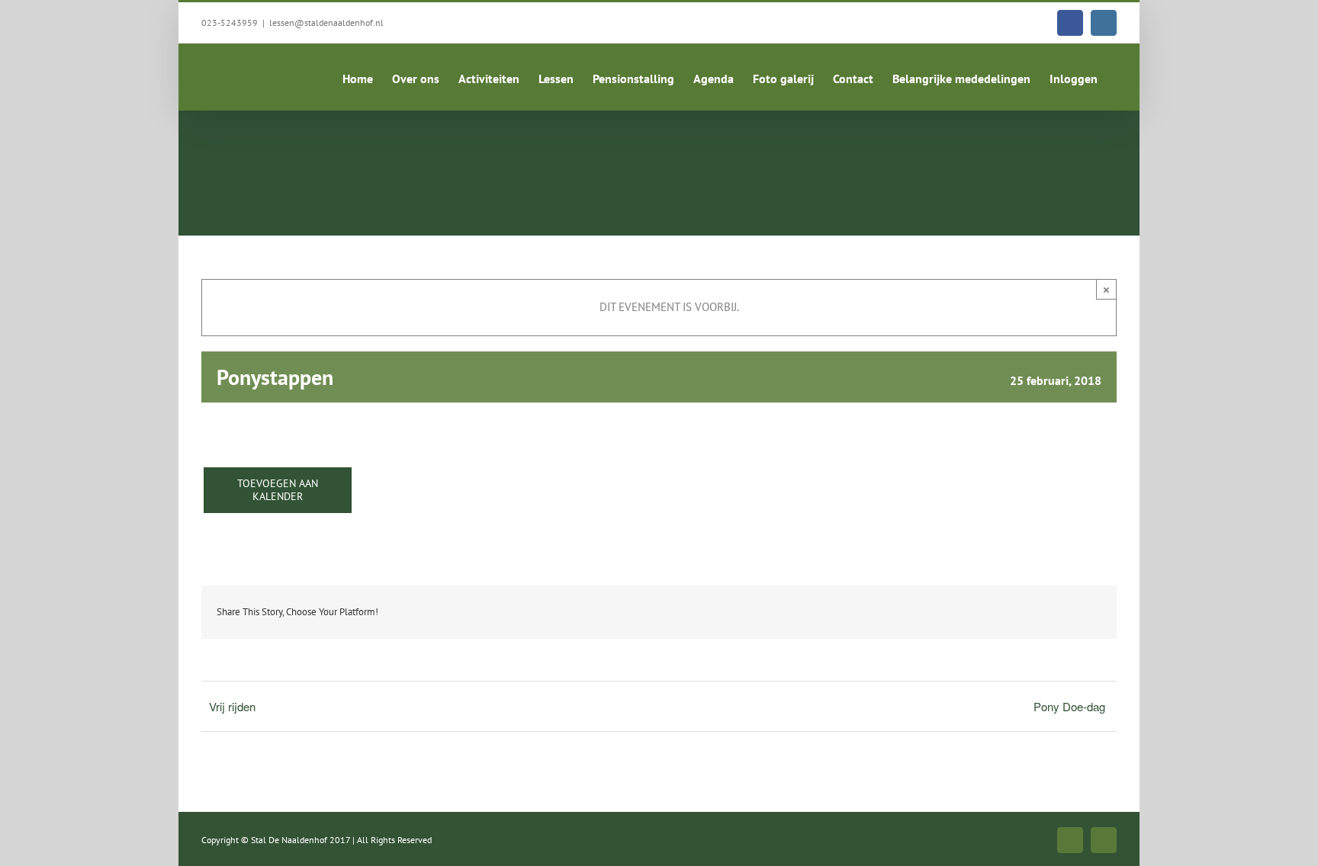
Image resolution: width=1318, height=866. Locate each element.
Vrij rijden (232, 706)
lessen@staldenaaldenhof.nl (326, 22)
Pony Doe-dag (1069, 706)
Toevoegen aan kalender (277, 490)
